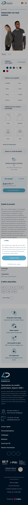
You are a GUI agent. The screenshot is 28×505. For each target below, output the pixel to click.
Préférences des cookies (14, 264)
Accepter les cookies (14, 258)
